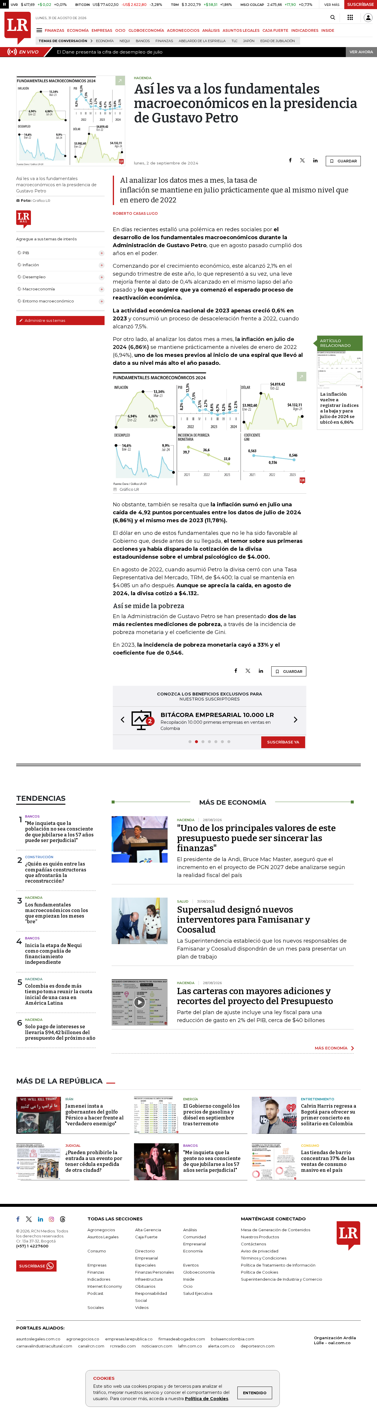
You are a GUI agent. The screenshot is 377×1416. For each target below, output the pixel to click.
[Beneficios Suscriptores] (350, 17)
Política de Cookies (206, 1398)
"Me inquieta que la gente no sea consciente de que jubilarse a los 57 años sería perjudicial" (212, 1161)
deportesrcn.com (258, 1346)
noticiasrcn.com (157, 1346)
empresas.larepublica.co (129, 1339)
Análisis (190, 1229)
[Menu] (40, 30)
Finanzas (164, 41)
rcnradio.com (123, 1346)
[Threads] (65, 1220)
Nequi (125, 41)
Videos (141, 1307)
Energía (190, 1099)
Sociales (95, 1307)
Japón (248, 41)
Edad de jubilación (277, 41)
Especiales (145, 1265)
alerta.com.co (221, 1346)
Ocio (188, 1286)
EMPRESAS (102, 30)
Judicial (72, 1146)
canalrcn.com (91, 1346)
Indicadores (98, 1279)
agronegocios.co (82, 1339)
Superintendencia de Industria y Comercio (281, 1279)
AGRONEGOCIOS (183, 30)
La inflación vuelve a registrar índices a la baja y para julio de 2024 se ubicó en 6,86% (339, 408)
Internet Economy (104, 1286)
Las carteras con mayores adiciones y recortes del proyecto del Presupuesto (255, 996)
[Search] (333, 18)
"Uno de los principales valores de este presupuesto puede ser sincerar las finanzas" (256, 838)
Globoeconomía (199, 1272)
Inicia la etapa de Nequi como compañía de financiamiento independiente (53, 954)
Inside (188, 1279)
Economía (105, 41)
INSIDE (327, 30)
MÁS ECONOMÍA (331, 1048)
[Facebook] (290, 161)
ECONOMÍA (78, 30)
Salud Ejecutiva (197, 1293)
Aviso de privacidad (259, 1251)
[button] (121, 721)
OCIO (120, 30)
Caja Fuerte (146, 1236)
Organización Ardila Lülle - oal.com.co (335, 1340)
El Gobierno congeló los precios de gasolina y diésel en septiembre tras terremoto (211, 1115)
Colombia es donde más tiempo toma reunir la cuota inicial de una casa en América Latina (58, 994)
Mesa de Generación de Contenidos (275, 1229)
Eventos (191, 1265)
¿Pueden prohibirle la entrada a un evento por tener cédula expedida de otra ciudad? (93, 1161)
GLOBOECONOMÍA (146, 30)
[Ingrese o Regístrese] (368, 17)
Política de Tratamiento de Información (278, 1265)
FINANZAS (54, 30)
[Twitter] (302, 161)
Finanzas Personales (154, 1272)
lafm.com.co (190, 1346)
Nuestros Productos (260, 1236)
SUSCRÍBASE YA (283, 742)
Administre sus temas (44, 320)
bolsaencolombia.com (232, 1339)
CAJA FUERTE (275, 30)
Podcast (95, 1293)
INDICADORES (304, 30)
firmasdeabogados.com (181, 1339)
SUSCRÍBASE (360, 4)
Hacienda (33, 898)
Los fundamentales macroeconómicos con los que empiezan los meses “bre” (56, 913)
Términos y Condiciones (263, 1258)
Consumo (310, 1146)
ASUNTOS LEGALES (241, 30)
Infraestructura (149, 1279)
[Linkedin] (315, 161)
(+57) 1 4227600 (32, 1246)
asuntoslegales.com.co (38, 1339)
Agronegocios (101, 1229)
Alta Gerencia (148, 1229)
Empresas (96, 1265)
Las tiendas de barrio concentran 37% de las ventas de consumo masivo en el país (328, 1161)
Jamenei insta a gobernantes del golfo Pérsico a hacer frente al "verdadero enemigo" (94, 1115)
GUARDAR (347, 161)
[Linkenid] (43, 1220)
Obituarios (145, 1286)
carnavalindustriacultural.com (44, 1346)
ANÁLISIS (211, 30)
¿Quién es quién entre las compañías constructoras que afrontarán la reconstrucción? (55, 872)
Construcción (39, 857)
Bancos (143, 41)
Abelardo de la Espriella (202, 41)
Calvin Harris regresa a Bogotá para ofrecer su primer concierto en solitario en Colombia (328, 1115)
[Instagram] (54, 1220)
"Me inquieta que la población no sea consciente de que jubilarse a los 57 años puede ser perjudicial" (59, 832)
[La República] (17, 28)
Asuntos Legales (102, 1236)
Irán (69, 1099)
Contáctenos (253, 1244)
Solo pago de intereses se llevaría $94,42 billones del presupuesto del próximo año (60, 1032)
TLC (234, 41)
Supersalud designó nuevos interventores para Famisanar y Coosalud (243, 919)
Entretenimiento (317, 1099)
